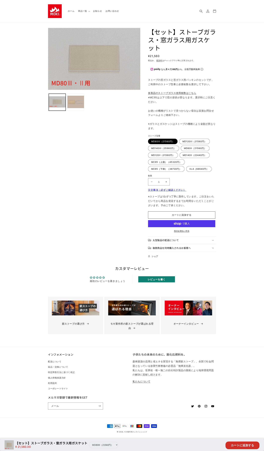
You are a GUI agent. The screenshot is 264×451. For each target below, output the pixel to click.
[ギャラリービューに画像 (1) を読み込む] (57, 102)
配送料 (159, 60)
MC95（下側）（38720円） (166, 169)
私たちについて (141, 381)
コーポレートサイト (58, 388)
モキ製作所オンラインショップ (135, 432)
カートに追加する (242, 445)
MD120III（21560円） (194, 141)
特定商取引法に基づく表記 (61, 372)
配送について (54, 361)
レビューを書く (156, 279)
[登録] (99, 406)
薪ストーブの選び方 (73, 323)
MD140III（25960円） (163, 148)
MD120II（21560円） (163, 155)
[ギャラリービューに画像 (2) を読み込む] (75, 102)
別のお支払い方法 (181, 231)
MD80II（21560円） (195, 148)
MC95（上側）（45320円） (166, 162)
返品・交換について (58, 367)
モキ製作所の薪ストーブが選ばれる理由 (132, 326)
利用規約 (52, 383)
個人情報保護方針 (57, 377)
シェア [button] (155, 256)
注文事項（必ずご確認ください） (167, 189)
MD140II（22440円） (194, 155)
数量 (150, 175)
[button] (83, 11)
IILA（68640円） (199, 169)
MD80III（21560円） (162, 141)
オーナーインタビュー (186, 323)
